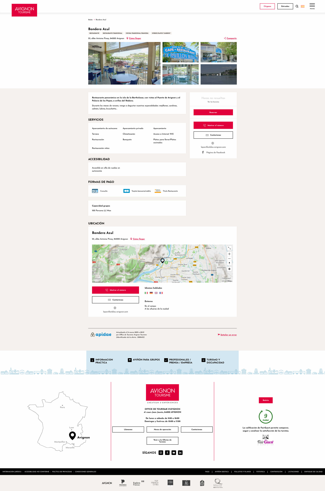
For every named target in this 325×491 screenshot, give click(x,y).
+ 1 (218, 74)
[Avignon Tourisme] (24, 10)
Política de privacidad (62, 471)
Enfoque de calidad (313, 471)
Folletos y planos (242, 471)
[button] (297, 6)
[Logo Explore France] (138, 483)
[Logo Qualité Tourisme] (218, 483)
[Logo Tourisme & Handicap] (186, 483)
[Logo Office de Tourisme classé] (170, 483)
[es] (303, 6)
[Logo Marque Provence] (122, 483)
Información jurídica (12, 471)
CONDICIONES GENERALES (85, 471)
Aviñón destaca (222, 471)
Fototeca (260, 471)
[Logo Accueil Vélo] (202, 483)
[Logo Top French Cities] (154, 483)
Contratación (276, 471)
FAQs (207, 471)
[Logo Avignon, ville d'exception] (107, 483)
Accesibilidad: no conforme (37, 471)
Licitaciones (293, 471)
